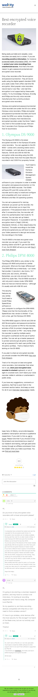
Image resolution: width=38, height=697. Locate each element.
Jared (13, 638)
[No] (36, 692)
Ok (15, 694)
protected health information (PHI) (15, 61)
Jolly (12, 527)
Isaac (10, 524)
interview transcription (20, 390)
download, (18, 650)
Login (34, 475)
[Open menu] (35, 5)
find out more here (12, 451)
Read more (21, 694)
